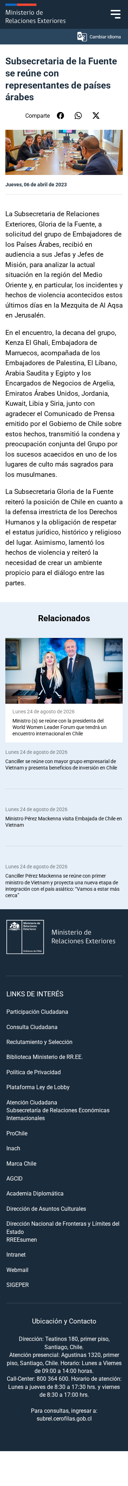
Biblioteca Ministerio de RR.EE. (44, 1056)
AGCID (14, 1178)
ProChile (16, 1133)
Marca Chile (21, 1163)
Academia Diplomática (35, 1193)
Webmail (17, 1269)
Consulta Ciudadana (32, 1026)
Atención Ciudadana (31, 1102)
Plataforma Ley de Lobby (38, 1087)
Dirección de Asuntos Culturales (46, 1208)
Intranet (16, 1254)
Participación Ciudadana (37, 1011)
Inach (13, 1148)
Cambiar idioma (105, 36)
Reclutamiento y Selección (39, 1041)
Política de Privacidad (33, 1072)
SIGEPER (17, 1284)
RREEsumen (21, 1239)
